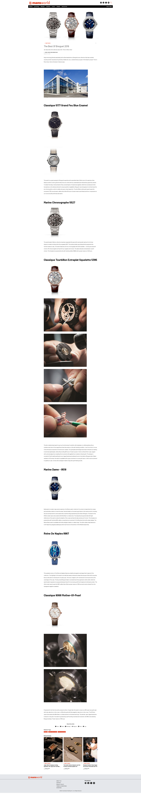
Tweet (62, 726)
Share (57, 726)
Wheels (58, 6)
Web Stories (64, 6)
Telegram (75, 726)
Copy (85, 726)
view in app (109, 6)
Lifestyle (42, 6)
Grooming (36, 6)
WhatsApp (68, 726)
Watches (48, 6)
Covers (53, 6)
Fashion (31, 6)
